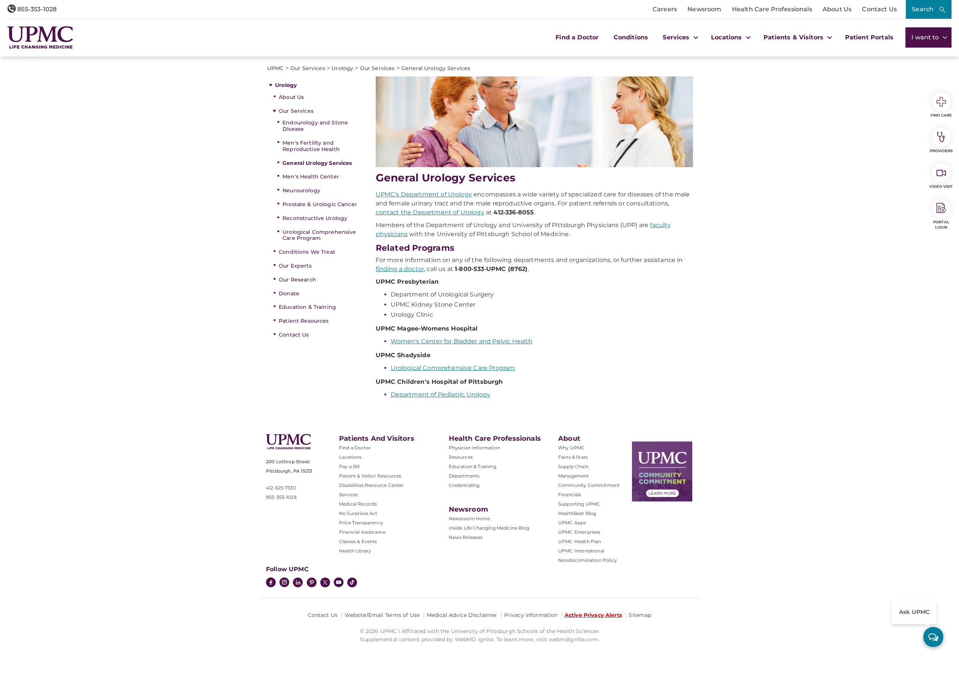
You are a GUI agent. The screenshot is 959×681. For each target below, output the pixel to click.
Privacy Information (531, 615)
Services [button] (677, 37)
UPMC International (581, 551)
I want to (926, 37)
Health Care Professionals (772, 9)
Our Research (297, 279)
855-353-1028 (36, 9)
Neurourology (301, 190)
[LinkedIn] (298, 583)
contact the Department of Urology (430, 212)
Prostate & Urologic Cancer (319, 204)
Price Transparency (361, 522)
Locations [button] (727, 37)
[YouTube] (339, 583)
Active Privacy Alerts (593, 615)
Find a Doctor (577, 37)
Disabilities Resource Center (371, 485)
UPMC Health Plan (579, 541)
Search (923, 9)
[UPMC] (40, 37)
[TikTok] (352, 582)
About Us (837, 9)
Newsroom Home (469, 518)
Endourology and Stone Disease (315, 125)
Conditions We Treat (307, 251)
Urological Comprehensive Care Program (319, 235)
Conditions (631, 37)
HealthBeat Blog (577, 513)
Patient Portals (869, 37)
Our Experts (295, 265)
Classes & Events (358, 541)
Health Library (355, 551)
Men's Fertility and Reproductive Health (311, 146)
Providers (941, 150)
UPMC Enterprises (579, 532)
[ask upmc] (933, 637)
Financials (569, 494)
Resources (461, 457)
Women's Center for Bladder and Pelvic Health (462, 341)
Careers (665, 9)
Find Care (941, 115)
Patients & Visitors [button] (794, 37)
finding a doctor (400, 268)
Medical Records (358, 504)
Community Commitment (589, 485)
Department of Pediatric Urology (441, 394)
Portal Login (941, 225)
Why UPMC (571, 448)
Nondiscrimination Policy (587, 560)
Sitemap (640, 615)
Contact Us (879, 9)
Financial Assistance (362, 532)
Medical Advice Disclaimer (462, 615)
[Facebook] (271, 583)
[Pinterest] (312, 583)
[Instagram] (284, 583)
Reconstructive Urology (314, 218)
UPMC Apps (572, 522)
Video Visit (941, 186)
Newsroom (704, 9)
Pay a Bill (349, 466)
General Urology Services (317, 163)
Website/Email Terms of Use (382, 615)
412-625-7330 (281, 488)
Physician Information (474, 448)
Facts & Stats (573, 457)
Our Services (296, 111)
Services (348, 494)
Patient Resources (304, 320)
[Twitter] (325, 582)
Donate (289, 293)
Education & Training (307, 307)
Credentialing (464, 485)
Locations (350, 457)
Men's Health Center (310, 176)
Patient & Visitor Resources (370, 476)
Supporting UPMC (579, 504)
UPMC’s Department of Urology (424, 194)
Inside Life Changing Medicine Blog (489, 528)
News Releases (466, 537)
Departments (464, 476)
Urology (286, 85)
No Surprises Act (358, 513)
